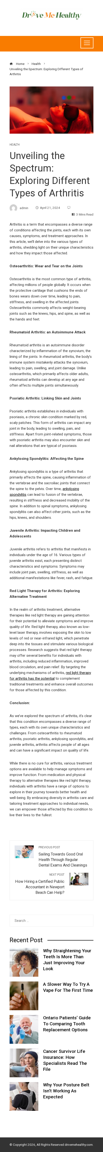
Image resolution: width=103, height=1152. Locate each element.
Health (15, 144)
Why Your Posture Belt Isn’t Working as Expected (66, 1091)
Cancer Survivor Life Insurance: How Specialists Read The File (65, 1060)
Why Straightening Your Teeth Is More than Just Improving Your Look (67, 959)
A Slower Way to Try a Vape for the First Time (68, 987)
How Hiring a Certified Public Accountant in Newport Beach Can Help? (39, 884)
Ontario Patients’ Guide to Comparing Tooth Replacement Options (67, 1023)
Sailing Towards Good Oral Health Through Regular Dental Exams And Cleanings (63, 856)
